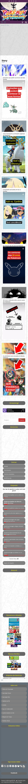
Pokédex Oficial (6, 721)
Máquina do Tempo (7, 717)
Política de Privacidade (7, 689)
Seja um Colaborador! (7, 709)
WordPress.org (7, 478)
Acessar (6, 466)
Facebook (14, 773)
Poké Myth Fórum (6, 693)
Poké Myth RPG (6, 697)
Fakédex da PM (6, 701)
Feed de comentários (9, 474)
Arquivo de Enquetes (9, 563)
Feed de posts (7, 470)
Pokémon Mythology (6, 780)
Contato (4, 705)
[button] (22, 22)
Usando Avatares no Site (8, 713)
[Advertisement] (14, 41)
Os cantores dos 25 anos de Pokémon (13, 245)
